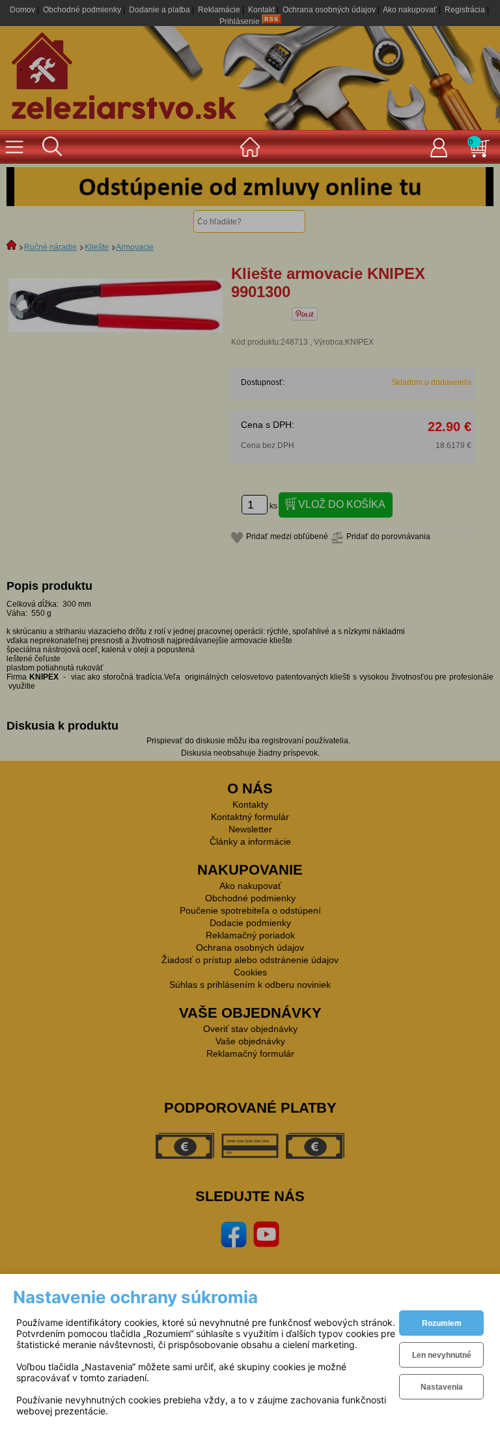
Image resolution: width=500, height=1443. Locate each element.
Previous (26, 187)
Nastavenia (442, 1387)
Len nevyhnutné (441, 1355)
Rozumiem (442, 1323)
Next (474, 187)
